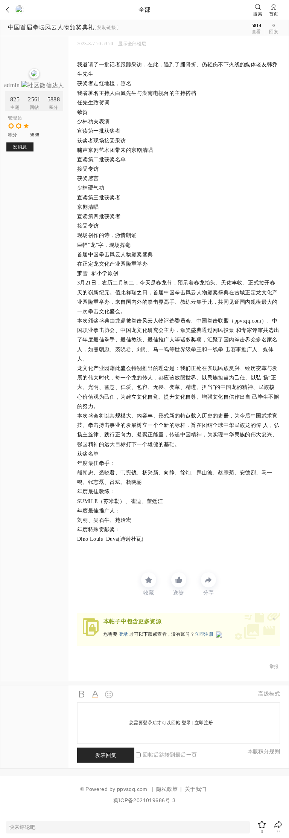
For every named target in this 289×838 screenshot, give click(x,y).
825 (15, 99)
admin (12, 85)
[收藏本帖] (148, 579)
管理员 (15, 118)
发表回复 (105, 755)
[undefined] (10, 9)
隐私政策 (167, 789)
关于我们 (196, 789)
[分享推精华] (208, 579)
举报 (274, 666)
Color (95, 694)
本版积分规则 (264, 751)
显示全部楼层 (132, 43)
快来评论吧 (22, 827)
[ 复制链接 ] (106, 27)
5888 (53, 99)
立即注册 (204, 634)
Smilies (109, 694)
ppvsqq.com (132, 789)
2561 (34, 99)
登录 (123, 634)
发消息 (20, 147)
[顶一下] (178, 579)
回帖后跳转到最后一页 (170, 755)
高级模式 (269, 694)
